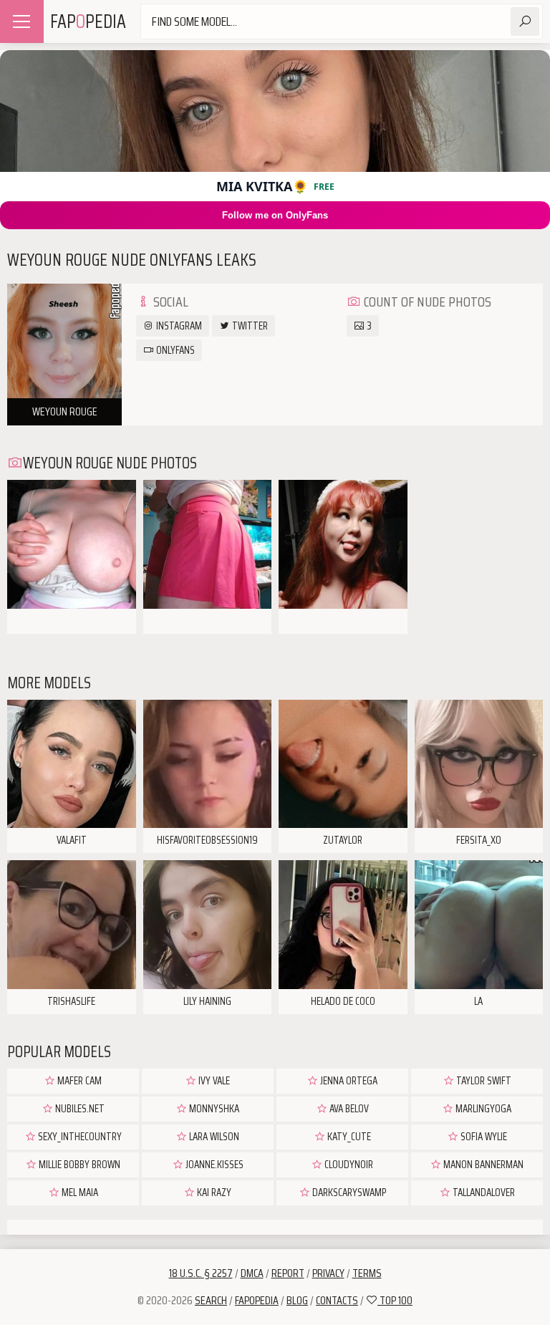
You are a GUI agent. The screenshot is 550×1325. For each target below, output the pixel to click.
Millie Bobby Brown (78, 1164)
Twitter (249, 325)
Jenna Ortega (347, 1080)
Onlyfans (174, 350)
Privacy (328, 1273)
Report (287, 1273)
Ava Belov (348, 1108)
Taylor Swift (482, 1080)
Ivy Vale (213, 1080)
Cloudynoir (347, 1164)
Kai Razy (213, 1192)
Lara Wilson (213, 1136)
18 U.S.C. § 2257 (201, 1273)
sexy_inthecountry (79, 1136)
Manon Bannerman (482, 1164)
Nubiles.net (79, 1108)
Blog (297, 1300)
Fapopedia (257, 1300)
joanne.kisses (213, 1164)
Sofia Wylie (482, 1136)
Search (211, 1300)
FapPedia (88, 21)
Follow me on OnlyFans (275, 215)
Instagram (178, 325)
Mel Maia (78, 1192)
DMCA (252, 1273)
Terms (367, 1273)
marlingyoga (482, 1108)
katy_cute (348, 1136)
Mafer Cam (78, 1080)
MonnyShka (213, 1108)
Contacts (337, 1300)
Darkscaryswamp (348, 1192)
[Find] (525, 21)
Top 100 (394, 1300)
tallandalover (482, 1192)
